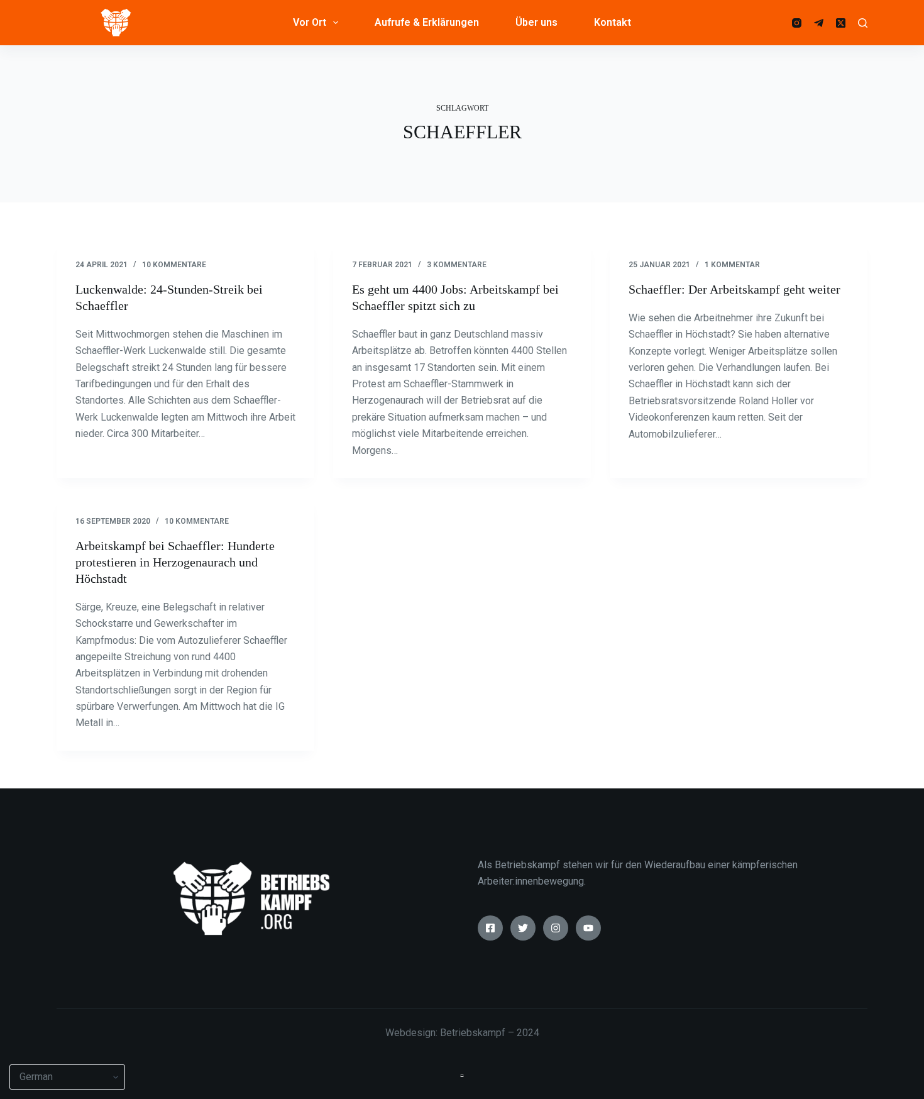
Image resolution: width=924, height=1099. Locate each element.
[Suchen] (862, 23)
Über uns (536, 22)
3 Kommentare (457, 264)
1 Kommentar (732, 264)
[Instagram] (796, 23)
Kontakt (612, 22)
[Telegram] (818, 23)
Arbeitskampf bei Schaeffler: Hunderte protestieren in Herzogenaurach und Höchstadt (175, 562)
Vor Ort (309, 22)
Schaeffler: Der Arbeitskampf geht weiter (734, 289)
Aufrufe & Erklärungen (427, 22)
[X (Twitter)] (840, 23)
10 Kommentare (174, 264)
